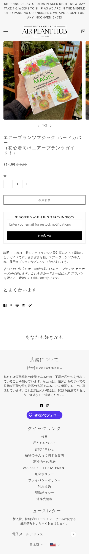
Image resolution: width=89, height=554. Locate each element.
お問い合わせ (44, 449)
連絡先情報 (45, 499)
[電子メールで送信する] (23, 305)
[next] (51, 125)
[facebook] (41, 405)
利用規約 (44, 486)
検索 (44, 436)
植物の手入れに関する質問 (44, 455)
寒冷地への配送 (44, 461)
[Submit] (73, 534)
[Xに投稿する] (11, 305)
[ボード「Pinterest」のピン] (17, 305)
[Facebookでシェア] (5, 305)
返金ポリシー (44, 474)
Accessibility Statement (44, 467)
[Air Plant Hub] (44, 31)
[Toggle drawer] (5, 31)
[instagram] (47, 405)
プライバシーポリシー (44, 480)
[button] (30, 305)
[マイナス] (8, 184)
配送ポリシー (44, 492)
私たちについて (44, 443)
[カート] (83, 31)
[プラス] (26, 184)
